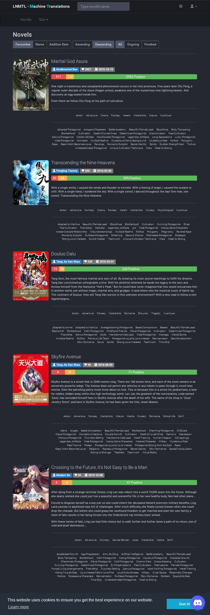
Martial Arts (140, 115)
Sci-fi (181, 416)
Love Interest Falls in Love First (97, 572)
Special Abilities (181, 576)
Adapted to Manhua (69, 224)
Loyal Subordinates (128, 572)
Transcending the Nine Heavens (83, 162)
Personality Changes (180, 572)
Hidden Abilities (85, 137)
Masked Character (146, 441)
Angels (74, 430)
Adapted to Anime (62, 327)
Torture (191, 144)
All (120, 44)
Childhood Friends (117, 331)
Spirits (153, 144)
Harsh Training (142, 437)
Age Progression (90, 554)
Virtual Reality (149, 452)
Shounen (143, 313)
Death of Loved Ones (105, 133)
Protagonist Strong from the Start (153, 445)
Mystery (150, 210)
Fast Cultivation (177, 133)
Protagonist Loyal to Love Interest (130, 338)
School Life (169, 416)
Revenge (99, 144)
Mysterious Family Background (128, 140)
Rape (55, 144)
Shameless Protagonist (159, 235)
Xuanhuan (166, 115)
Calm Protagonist (93, 331)
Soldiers (165, 576)
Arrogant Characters (95, 129)
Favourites (23, 44)
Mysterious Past (158, 140)
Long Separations (162, 137)
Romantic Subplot (117, 144)
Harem (127, 115)
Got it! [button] (184, 604)
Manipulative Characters (174, 227)
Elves (187, 224)
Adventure (92, 115)
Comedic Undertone (90, 434)
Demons (171, 434)
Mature (153, 115)
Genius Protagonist (63, 137)
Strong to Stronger (100, 452)
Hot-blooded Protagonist (111, 137)
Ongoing (133, 44)
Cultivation (84, 133)
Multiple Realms (99, 140)
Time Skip (164, 342)
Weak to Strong (163, 148)
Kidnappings (182, 437)
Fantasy (115, 115)
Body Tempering (180, 129)
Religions (94, 448)
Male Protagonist (64, 140)
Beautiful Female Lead (141, 129)
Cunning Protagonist (169, 224)
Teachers (119, 452)
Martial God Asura (69, 61)
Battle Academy (117, 129)
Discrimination (157, 133)
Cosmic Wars (143, 561)
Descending (103, 44)
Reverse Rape (183, 231)
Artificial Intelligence (132, 554)
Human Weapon (162, 437)
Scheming (116, 235)
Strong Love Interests (74, 238)
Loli (134, 227)
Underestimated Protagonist (91, 148)
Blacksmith (58, 331)
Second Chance (134, 235)
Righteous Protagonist (114, 448)
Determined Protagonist (133, 133)
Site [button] (42, 19)
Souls (100, 342)
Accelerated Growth (67, 554)
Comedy (89, 210)
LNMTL (41, 6)
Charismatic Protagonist (74, 561)
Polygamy (187, 140)
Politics (174, 140)
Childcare (182, 430)
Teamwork (114, 238)
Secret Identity (138, 144)
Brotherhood (68, 133)
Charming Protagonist (161, 430)
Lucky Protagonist (185, 137)
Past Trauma (74, 445)
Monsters (82, 140)
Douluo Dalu (63, 253)
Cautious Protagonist (155, 557)
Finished (150, 44)
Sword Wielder (97, 238)
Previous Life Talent (98, 338)
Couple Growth (113, 434)
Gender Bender (120, 540)
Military (163, 441)
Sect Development (181, 338)
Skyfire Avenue (66, 356)
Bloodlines (162, 129)
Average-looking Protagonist (116, 327)
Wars (149, 148)
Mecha (130, 416)
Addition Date (58, 44)
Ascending (82, 44)
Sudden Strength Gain (172, 144)
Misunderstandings (101, 231)
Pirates (88, 445)
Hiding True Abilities (66, 572)
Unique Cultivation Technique (126, 148)
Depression (185, 434)
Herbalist (100, 227)
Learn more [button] (18, 607)
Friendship (86, 227)
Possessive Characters (80, 576)
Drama (104, 115)
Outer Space (159, 572)
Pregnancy (167, 231)
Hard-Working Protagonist (162, 568)
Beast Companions (146, 327)
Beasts (163, 327)
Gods (103, 334)
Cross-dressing (162, 561)
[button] (193, 6)
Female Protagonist (182, 565)
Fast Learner (161, 565)
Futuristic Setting (94, 437)
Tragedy (156, 313)
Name (40, 44)
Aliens (63, 430)
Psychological (165, 210)
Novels (25, 19)
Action (79, 115)
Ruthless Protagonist (96, 235)
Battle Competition (91, 430)
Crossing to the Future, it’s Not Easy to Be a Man (99, 467)
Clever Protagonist (140, 331)
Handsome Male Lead (121, 334)
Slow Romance (85, 342)
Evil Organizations (121, 565)
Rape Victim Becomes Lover (76, 144)
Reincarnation (160, 338)
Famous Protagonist (69, 437)
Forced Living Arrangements (67, 568)
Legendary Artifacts (138, 137)
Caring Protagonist (129, 557)
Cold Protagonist (123, 561)
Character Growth (179, 557)
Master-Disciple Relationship (71, 231)
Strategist (180, 235)
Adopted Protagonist (69, 129)
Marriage (164, 334)
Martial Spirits (179, 334)
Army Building (110, 554)
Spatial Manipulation (180, 448)
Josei (135, 540)
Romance (129, 313)
